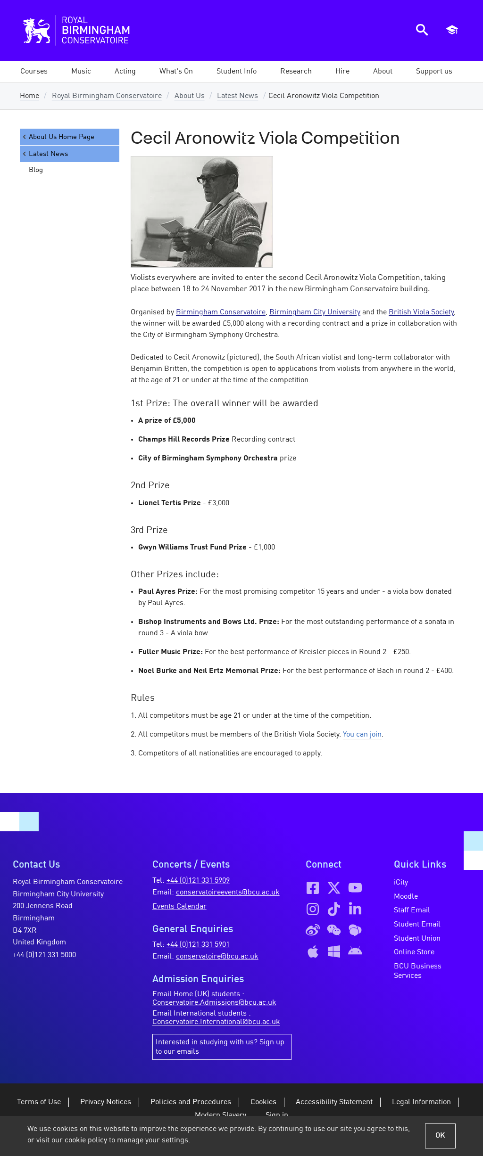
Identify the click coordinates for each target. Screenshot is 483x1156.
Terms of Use (39, 1102)
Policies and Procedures (190, 1102)
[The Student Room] (355, 930)
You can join (362, 734)
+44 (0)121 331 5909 (198, 881)
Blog (36, 170)
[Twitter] (334, 888)
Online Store (414, 952)
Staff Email (412, 910)
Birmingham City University (314, 312)
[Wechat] (334, 930)
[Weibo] (313, 930)
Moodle (406, 897)
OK (440, 1136)
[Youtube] (355, 888)
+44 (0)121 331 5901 (198, 945)
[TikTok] (334, 909)
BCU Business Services (417, 971)
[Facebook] (313, 888)
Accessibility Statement (334, 1102)
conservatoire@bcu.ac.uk (217, 956)
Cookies (263, 1102)
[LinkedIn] (355, 909)
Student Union (417, 939)
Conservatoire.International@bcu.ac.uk (216, 1022)
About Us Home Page (61, 137)
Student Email (417, 924)
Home (29, 96)
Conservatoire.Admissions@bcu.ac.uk (214, 1003)
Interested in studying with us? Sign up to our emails (220, 1047)
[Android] (355, 951)
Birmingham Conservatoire (221, 312)
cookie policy (86, 1140)
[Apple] (313, 951)
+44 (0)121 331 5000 (44, 955)
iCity (401, 882)
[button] (81, 71)
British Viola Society (421, 312)
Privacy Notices (105, 1102)
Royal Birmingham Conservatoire (107, 96)
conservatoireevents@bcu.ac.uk (228, 892)
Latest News (237, 96)
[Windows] (334, 951)
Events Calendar (179, 906)
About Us (190, 96)
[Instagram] (313, 909)
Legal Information (421, 1102)
